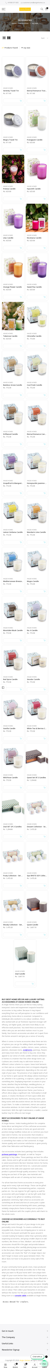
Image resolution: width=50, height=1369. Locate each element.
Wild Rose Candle (10, 777)
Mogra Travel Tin (10, 140)
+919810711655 (13, 3)
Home (14, 23)
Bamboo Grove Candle (12, 385)
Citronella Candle (34, 336)
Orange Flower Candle (12, 287)
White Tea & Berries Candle (38, 728)
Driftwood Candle (10, 434)
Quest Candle (32, 925)
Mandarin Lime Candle (36, 532)
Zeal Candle (20, 974)
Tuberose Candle (10, 336)
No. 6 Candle (32, 630)
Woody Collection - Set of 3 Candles (18, 925)
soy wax (26, 47)
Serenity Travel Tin (11, 91)
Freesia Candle (9, 189)
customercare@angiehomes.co (34, 3)
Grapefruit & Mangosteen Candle (17, 483)
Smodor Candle (33, 679)
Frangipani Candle (34, 140)
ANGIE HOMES (8, 88)
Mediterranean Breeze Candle (15, 581)
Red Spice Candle (10, 679)
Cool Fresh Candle (34, 385)
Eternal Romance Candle (37, 434)
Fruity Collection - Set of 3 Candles (17, 875)
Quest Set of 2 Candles (36, 777)
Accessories (24, 23)
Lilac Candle (8, 238)
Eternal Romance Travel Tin (38, 91)
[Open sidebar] (3, 688)
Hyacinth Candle (34, 189)
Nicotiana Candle (34, 238)
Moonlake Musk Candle (13, 630)
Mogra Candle (33, 581)
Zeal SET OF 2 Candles (12, 826)
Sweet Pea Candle (34, 287)
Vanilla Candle (9, 728)
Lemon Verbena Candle (13, 532)
